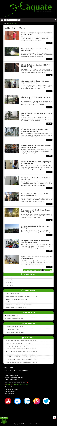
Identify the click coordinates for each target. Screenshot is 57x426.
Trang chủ (5, 23)
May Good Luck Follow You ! (21, 384)
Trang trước (33, 270)
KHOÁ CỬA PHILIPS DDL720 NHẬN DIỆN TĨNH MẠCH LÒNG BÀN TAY (21, 296)
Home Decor (9, 277)
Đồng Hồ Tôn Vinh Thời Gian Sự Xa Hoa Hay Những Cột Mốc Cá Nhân (22, 356)
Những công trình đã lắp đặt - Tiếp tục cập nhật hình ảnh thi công (35, 82)
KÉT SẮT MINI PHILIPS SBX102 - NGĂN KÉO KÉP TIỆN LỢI (19, 304)
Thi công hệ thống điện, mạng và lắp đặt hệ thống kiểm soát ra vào (35, 194)
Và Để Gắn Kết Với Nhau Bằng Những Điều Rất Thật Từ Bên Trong (21, 354)
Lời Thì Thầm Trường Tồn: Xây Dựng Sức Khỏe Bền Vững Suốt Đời (21, 340)
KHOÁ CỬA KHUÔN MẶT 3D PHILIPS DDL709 (16, 307)
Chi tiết (49, 43)
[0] (55, 417)
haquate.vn (20, 377)
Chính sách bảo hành (9, 393)
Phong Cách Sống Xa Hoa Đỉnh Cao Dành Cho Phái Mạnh (19, 343)
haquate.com (13, 377)
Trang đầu (26, 270)
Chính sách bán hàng (9, 395)
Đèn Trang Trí (9, 285)
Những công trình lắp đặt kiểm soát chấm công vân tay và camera (35, 241)
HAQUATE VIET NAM (10, 370)
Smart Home (9, 282)
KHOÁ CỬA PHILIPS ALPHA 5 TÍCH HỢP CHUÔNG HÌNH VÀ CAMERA (21, 302)
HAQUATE (8, 384)
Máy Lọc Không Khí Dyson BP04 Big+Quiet (16, 299)
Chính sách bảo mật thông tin (11, 389)
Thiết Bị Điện (9, 280)
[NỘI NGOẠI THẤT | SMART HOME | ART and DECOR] (28, 9)
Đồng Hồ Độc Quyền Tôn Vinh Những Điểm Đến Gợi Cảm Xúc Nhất (21, 351)
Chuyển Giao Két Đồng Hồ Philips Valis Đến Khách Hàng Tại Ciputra (21, 359)
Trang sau (49, 270)
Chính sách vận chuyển (10, 391)
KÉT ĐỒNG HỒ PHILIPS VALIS (12, 293)
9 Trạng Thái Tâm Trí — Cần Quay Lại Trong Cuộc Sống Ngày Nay (21, 348)
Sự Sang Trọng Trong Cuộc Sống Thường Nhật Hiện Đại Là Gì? (20, 346)
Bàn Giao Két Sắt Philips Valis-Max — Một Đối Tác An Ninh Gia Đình (21, 362)
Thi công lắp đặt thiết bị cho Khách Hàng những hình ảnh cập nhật (35, 130)
